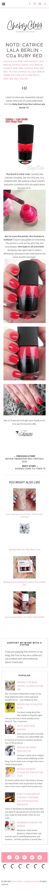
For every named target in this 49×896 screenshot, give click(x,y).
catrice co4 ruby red (15, 61)
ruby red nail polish (15, 78)
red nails (33, 75)
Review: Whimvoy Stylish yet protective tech (30, 772)
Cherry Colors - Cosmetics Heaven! (25, 881)
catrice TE (24, 71)
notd (24, 75)
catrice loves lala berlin (27, 65)
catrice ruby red (13, 68)
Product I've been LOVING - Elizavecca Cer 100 (30, 686)
